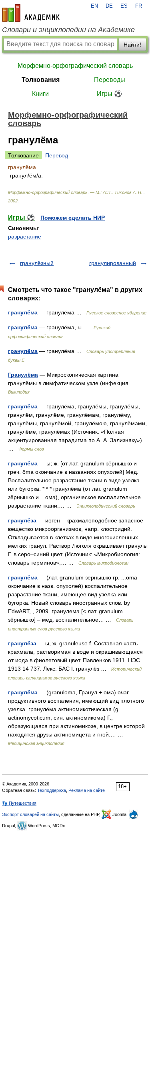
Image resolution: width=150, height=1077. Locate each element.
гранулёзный (37, 263)
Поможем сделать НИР (72, 217)
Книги (40, 93)
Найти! (132, 44)
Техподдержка (51, 790)
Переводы (109, 79)
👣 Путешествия (19, 803)
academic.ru (31, 13)
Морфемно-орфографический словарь (75, 65)
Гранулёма (23, 374)
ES (124, 6)
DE (109, 6)
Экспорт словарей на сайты (30, 814)
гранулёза (22, 520)
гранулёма (23, 312)
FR (138, 6)
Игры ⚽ (109, 93)
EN (94, 6)
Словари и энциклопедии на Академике (68, 30)
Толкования (41, 79)
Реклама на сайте (86, 790)
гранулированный (112, 263)
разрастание (24, 236)
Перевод (56, 155)
